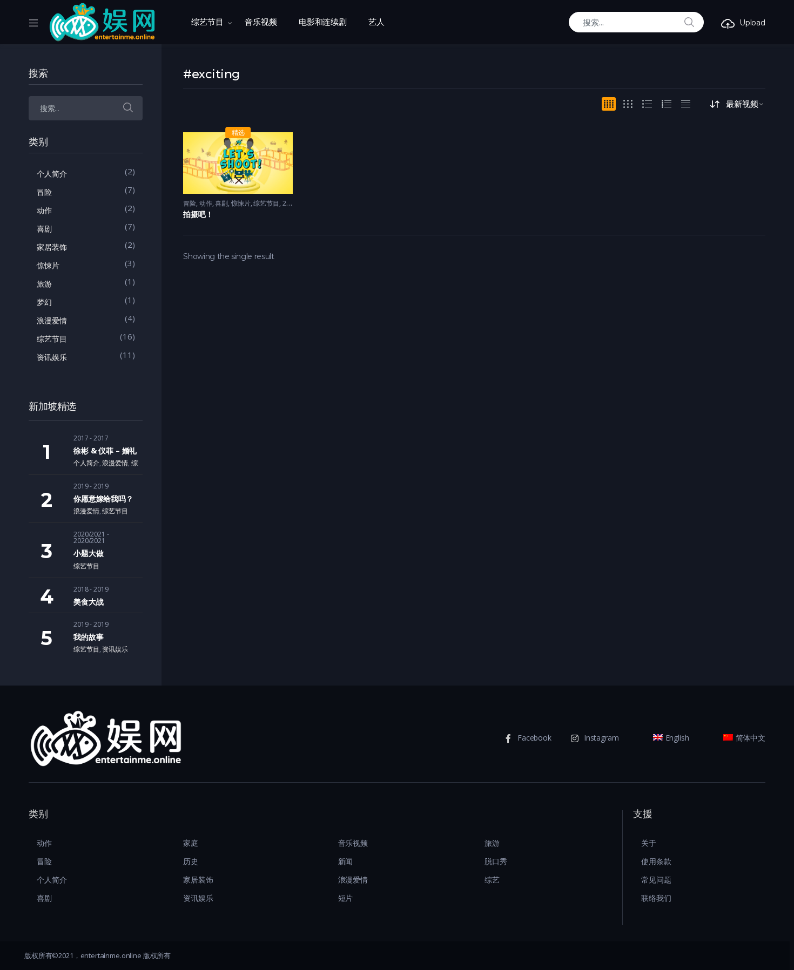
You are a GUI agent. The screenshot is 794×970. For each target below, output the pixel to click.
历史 (190, 861)
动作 (205, 203)
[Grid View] (609, 104)
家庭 (190, 843)
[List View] (667, 104)
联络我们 (656, 898)
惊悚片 (241, 203)
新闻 (345, 861)
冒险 (189, 203)
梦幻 (44, 302)
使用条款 (656, 861)
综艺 (492, 879)
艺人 (376, 22)
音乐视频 (261, 22)
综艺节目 (207, 22)
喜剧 (221, 203)
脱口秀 (496, 861)
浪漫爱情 (51, 320)
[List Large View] (647, 104)
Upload (752, 23)
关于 (648, 843)
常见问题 (656, 879)
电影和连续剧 (323, 22)
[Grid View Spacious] (628, 104)
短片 (345, 898)
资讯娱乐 (51, 357)
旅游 (44, 284)
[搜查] (128, 108)
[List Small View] (685, 104)
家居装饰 (51, 247)
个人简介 (51, 173)
